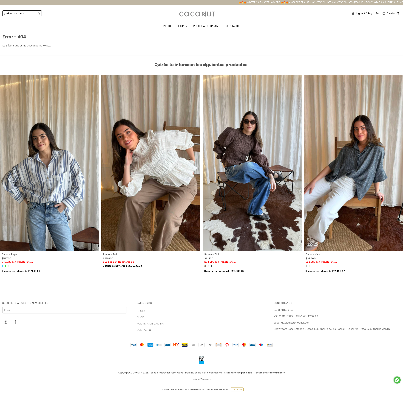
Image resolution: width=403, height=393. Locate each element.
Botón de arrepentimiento (270, 372)
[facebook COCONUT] (15, 322)
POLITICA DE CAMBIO (206, 26)
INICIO (167, 26)
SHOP (180, 26)
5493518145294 (283, 310)
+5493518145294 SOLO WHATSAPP (296, 316)
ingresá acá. (245, 372)
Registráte (373, 13)
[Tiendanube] (201, 379)
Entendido (237, 389)
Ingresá (360, 13)
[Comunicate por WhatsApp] (397, 380)
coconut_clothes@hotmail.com (292, 322)
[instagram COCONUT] (6, 322)
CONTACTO (233, 26)
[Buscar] (38, 13)
